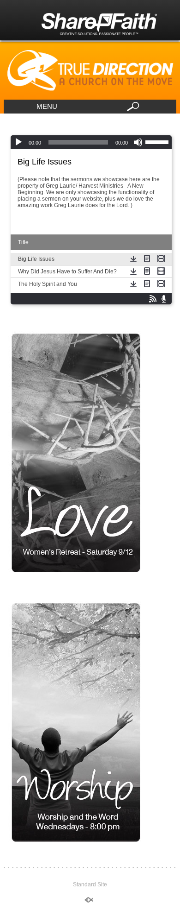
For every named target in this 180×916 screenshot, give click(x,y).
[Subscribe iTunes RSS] (164, 299)
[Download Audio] (133, 258)
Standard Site (90, 884)
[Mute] (138, 142)
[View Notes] (147, 258)
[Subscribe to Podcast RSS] (152, 299)
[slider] (158, 141)
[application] (91, 142)
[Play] (18, 142)
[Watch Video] (161, 258)
